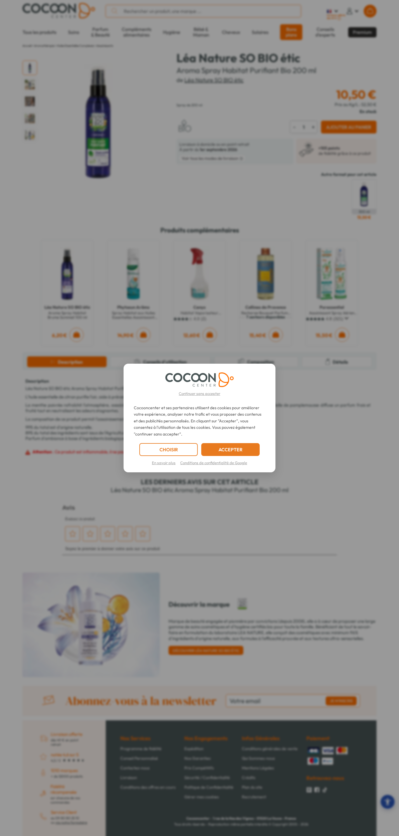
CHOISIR (168, 449)
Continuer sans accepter (199, 393)
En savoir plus (164, 462)
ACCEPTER (230, 449)
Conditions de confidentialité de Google (213, 462)
